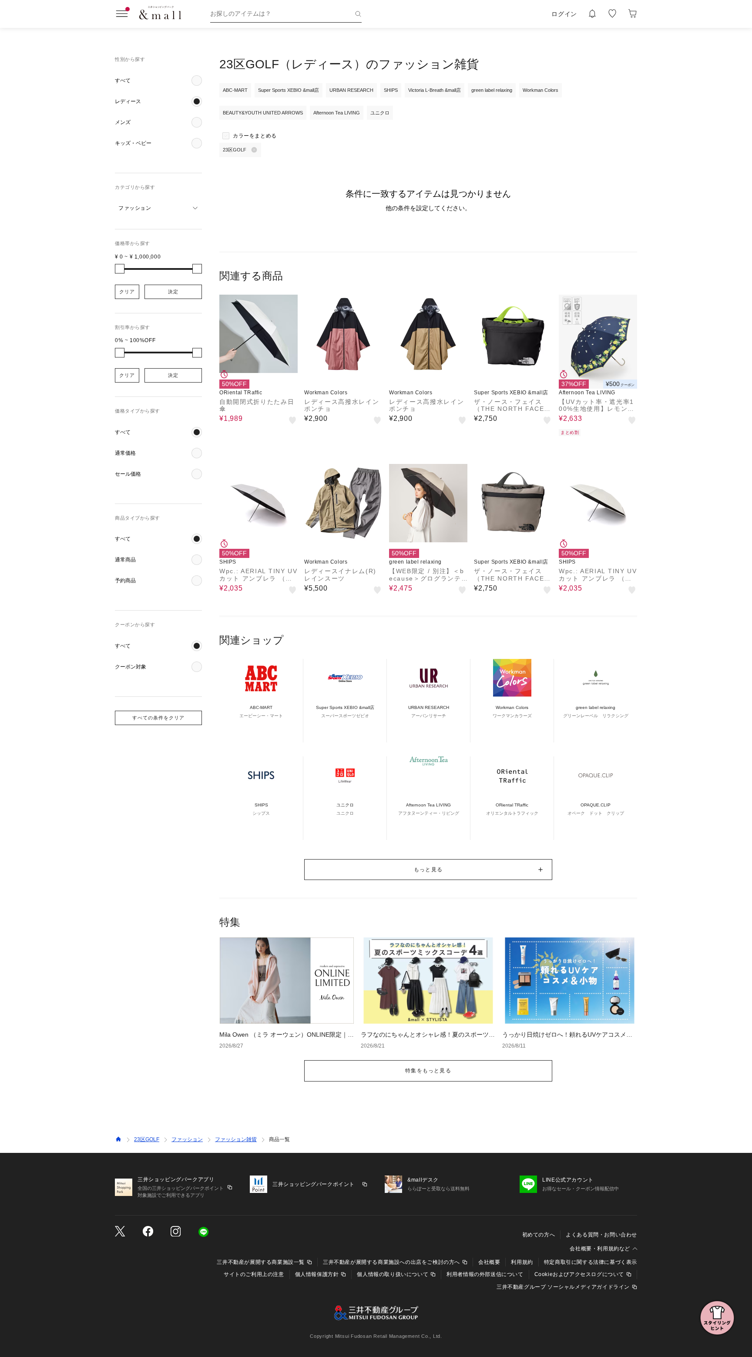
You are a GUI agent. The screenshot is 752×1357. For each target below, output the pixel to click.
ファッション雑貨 (236, 1139)
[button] (158, 80)
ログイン (564, 14)
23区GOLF (146, 1139)
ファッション (187, 1139)
